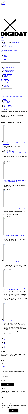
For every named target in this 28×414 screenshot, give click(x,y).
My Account (3, 80)
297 (4, 339)
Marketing (5, 100)
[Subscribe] (3, 37)
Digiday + (6, 50)
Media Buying (6, 101)
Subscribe (3, 38)
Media (4, 99)
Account (2, 366)
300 (4, 343)
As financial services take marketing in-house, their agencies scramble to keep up (14, 181)
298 (4, 341)
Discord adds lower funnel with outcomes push (11, 96)
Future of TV (6, 102)
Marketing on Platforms (8, 70)
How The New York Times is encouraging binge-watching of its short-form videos (14, 288)
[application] (14, 407)
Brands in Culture (7, 72)
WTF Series (6, 85)
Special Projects (7, 82)
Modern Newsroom (7, 75)
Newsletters (6, 86)
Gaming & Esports (7, 74)
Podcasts (10, 50)
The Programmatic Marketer (9, 68)
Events (14, 50)
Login (7, 38)
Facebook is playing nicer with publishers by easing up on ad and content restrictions (15, 153)
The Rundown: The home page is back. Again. (14, 320)
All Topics (5, 76)
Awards (17, 50)
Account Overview (7, 46)
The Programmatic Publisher (9, 67)
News (2, 50)
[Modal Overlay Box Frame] (7, 380)
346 (4, 347)
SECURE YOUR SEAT (6, 119)
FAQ (4, 45)
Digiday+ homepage (8, 43)
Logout (5, 47)
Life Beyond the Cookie (8, 71)
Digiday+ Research (7, 84)
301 (4, 345)
